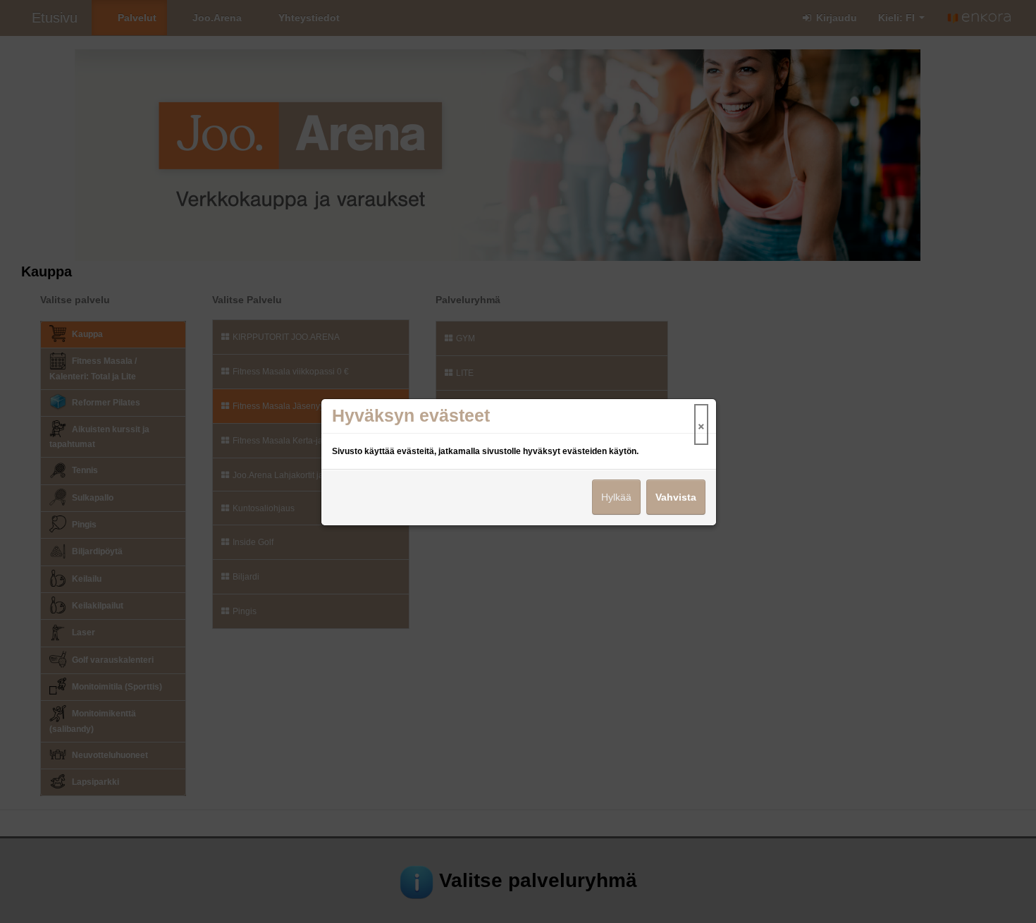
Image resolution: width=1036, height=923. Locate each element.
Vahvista (675, 497)
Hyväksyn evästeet (411, 415)
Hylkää (616, 497)
